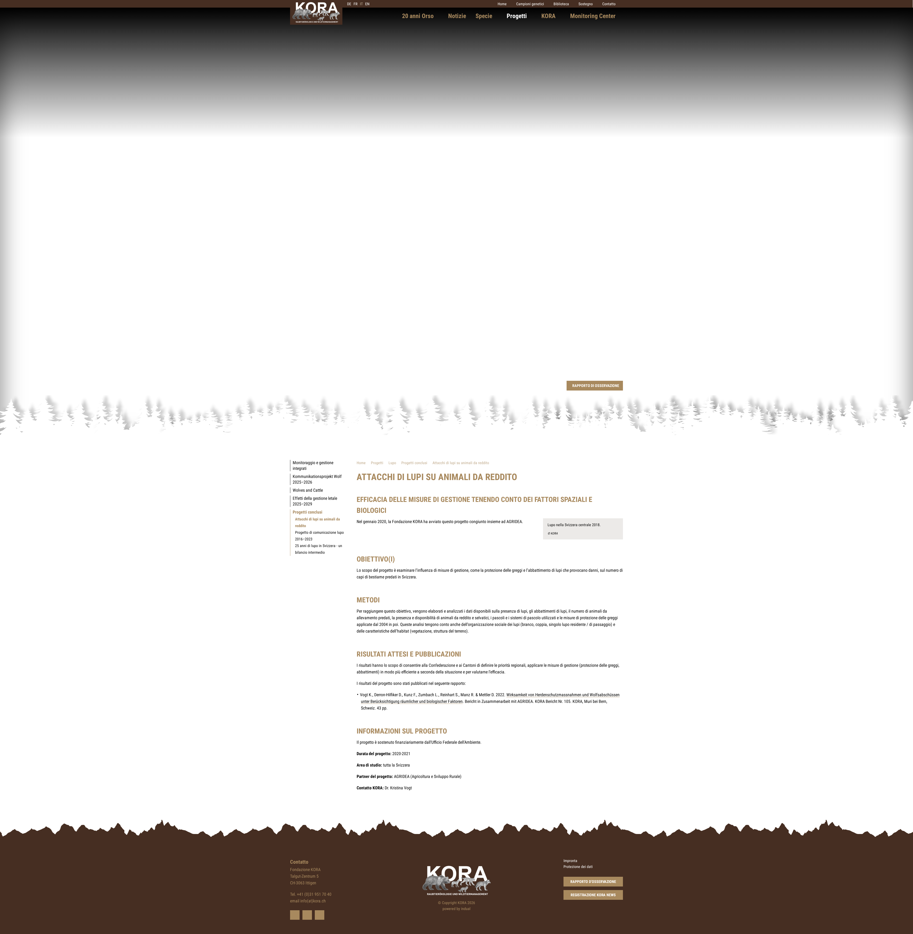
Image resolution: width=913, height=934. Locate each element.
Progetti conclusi (414, 463)
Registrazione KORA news (593, 895)
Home (361, 463)
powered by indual (456, 908)
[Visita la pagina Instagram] (319, 915)
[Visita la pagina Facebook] (307, 915)
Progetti (377, 463)
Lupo (392, 463)
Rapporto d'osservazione (593, 881)
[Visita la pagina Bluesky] (295, 915)
